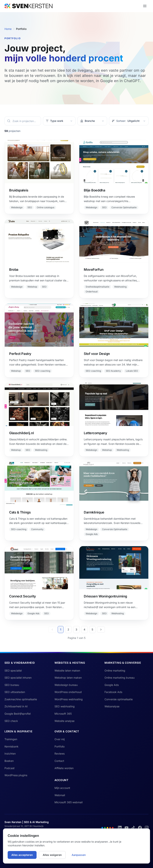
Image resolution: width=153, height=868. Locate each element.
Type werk (58, 120)
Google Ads (111, 684)
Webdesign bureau (66, 684)
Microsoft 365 (63, 713)
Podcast (9, 768)
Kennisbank (11, 746)
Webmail (59, 795)
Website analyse (64, 720)
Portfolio (59, 746)
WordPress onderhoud (68, 692)
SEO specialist (13, 670)
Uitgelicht (128, 120)
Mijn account (62, 787)
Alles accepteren (22, 854)
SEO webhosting (64, 706)
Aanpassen (79, 854)
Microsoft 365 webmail (68, 802)
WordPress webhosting (68, 699)
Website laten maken (67, 670)
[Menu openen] (145, 6)
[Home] (28, 6)
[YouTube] (126, 828)
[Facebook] (140, 828)
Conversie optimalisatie (118, 699)
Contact (59, 760)
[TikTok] (133, 828)
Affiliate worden (64, 768)
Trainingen (10, 739)
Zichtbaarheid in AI (16, 706)
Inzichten (10, 753)
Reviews (59, 753)
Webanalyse (111, 706)
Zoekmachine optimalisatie (20, 699)
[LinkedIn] (120, 828)
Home (8, 28)
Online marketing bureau (119, 677)
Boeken (9, 760)
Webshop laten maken (68, 677)
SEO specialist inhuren (18, 677)
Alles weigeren (52, 854)
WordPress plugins (15, 775)
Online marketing (114, 670)
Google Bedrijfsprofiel (17, 713)
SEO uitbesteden (14, 692)
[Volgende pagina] (101, 629)
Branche (92, 120)
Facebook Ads (113, 692)
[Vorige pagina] (52, 629)
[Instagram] (147, 828)
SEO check (11, 720)
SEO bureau (11, 684)
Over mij (59, 739)
